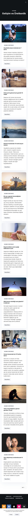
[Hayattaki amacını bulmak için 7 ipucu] (14, 33)
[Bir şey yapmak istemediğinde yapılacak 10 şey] (14, 181)
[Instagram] (19, 507)
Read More (8, 64)
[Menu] (25, 2)
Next (23, 487)
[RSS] (4, 507)
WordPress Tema (19, 498)
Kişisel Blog (8, 496)
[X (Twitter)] (14, 507)
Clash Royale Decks (17, 496)
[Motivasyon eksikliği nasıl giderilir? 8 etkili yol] (14, 287)
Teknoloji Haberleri (9, 498)
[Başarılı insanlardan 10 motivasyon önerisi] (14, 129)
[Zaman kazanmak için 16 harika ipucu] (14, 339)
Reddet (16, 514)
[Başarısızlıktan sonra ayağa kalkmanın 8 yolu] (14, 232)
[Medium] (24, 507)
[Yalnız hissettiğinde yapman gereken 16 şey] (14, 394)
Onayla (11, 514)
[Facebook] (9, 507)
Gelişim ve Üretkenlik (9, 45)
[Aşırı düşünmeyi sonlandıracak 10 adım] (14, 443)
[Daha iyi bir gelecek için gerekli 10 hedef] (14, 78)
